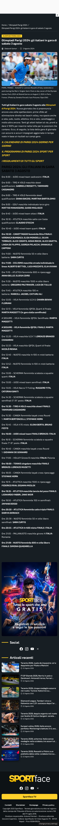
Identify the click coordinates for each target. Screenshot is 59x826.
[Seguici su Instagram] (26, 648)
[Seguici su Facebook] (21, 648)
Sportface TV (29, 796)
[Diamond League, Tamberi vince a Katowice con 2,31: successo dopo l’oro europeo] (10, 705)
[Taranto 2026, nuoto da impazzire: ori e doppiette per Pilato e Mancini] (10, 667)
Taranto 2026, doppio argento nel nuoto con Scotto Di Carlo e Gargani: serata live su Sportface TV (39, 716)
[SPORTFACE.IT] (29, 779)
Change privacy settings (48, 823)
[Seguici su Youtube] (32, 648)
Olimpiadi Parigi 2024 (12, 36)
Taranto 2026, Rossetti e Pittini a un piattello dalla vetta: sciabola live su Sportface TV (37, 753)
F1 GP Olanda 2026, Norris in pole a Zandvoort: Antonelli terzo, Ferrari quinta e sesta (36, 678)
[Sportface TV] (29, 599)
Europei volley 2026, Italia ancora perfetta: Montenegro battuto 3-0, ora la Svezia (38, 728)
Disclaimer (20, 805)
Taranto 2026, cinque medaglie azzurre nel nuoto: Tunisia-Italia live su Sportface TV (38, 690)
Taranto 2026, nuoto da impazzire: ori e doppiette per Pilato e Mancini (38, 664)
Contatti (8, 805)
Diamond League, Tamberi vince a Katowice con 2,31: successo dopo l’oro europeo (38, 703)
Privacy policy (48, 805)
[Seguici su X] (37, 648)
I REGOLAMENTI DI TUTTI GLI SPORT (23, 160)
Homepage (33, 805)
